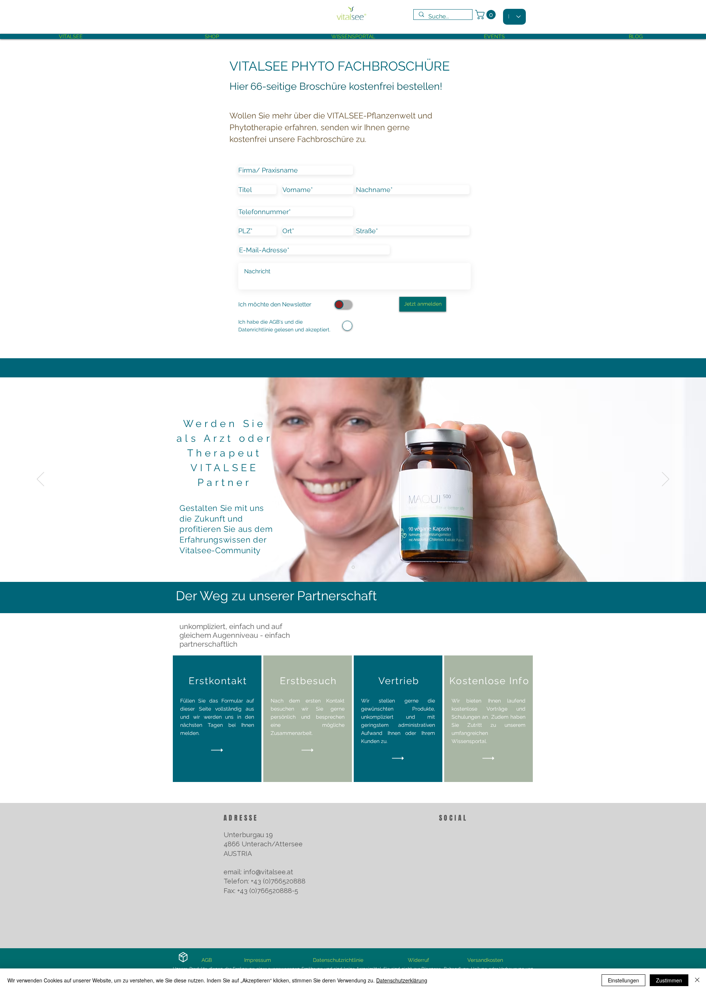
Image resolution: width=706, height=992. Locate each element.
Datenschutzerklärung (401, 980)
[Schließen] (697, 980)
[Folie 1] (353, 567)
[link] (486, 14)
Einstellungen (623, 980)
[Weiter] (665, 479)
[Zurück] (40, 479)
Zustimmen (669, 980)
